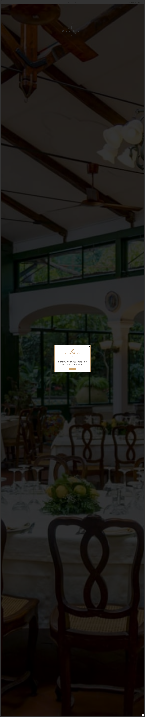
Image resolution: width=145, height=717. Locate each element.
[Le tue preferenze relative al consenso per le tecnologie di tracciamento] (143, 715)
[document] (72, 358)
